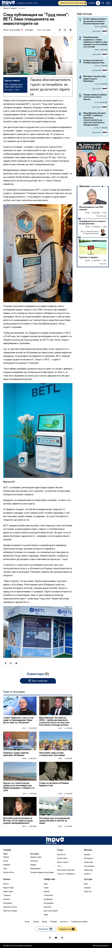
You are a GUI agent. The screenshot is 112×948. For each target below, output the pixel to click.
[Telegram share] (70, 30)
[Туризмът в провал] (93, 246)
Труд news (103, 264)
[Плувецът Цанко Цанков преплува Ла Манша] (20, 741)
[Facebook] (49, 937)
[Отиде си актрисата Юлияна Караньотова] (55, 771)
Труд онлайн (14, 30)
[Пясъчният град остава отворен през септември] (55, 741)
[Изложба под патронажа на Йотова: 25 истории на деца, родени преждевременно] (20, 806)
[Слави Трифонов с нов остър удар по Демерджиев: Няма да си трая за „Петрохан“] (20, 705)
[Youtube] (56, 937)
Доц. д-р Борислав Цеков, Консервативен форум (89, 232)
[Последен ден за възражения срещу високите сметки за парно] (55, 806)
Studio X (106, 945)
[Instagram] (62, 937)
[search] (103, 3)
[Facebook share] (60, 30)
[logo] (8, 3)
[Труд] (55, 840)
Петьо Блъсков (101, 216)
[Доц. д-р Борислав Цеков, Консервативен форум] (103, 232)
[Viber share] (65, 30)
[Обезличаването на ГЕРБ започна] (93, 196)
